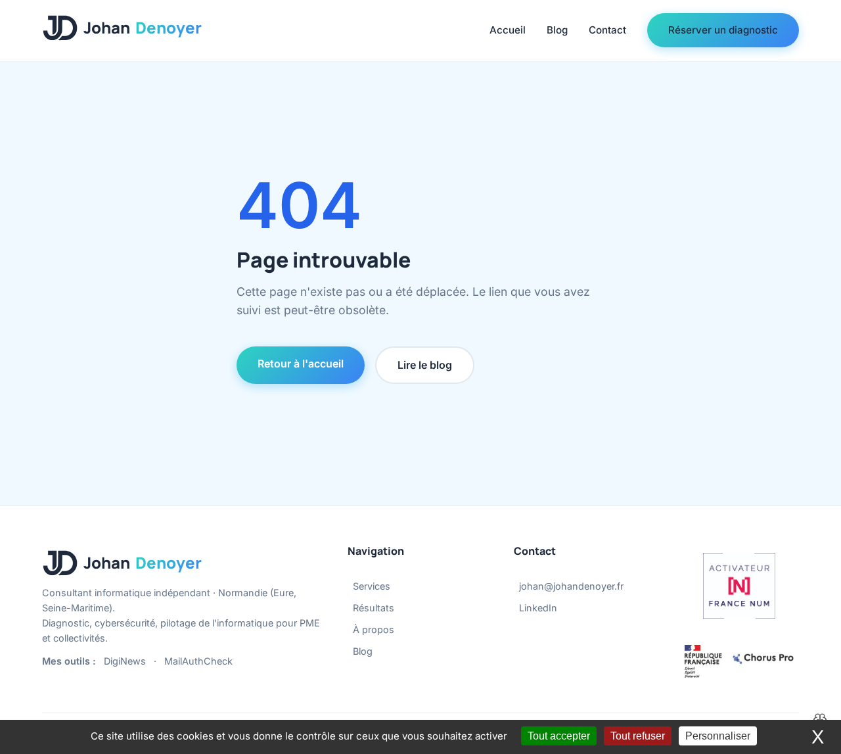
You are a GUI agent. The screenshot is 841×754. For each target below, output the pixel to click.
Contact (607, 30)
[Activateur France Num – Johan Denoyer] (739, 585)
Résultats (373, 607)
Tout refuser (637, 736)
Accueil (507, 30)
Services (371, 586)
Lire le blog (425, 364)
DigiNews (125, 661)
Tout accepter (559, 736)
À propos (373, 629)
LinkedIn (538, 607)
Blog (557, 30)
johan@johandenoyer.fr (571, 586)
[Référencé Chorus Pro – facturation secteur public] (739, 661)
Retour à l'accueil (301, 363)
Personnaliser (717, 736)
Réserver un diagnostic (723, 30)
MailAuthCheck (198, 661)
